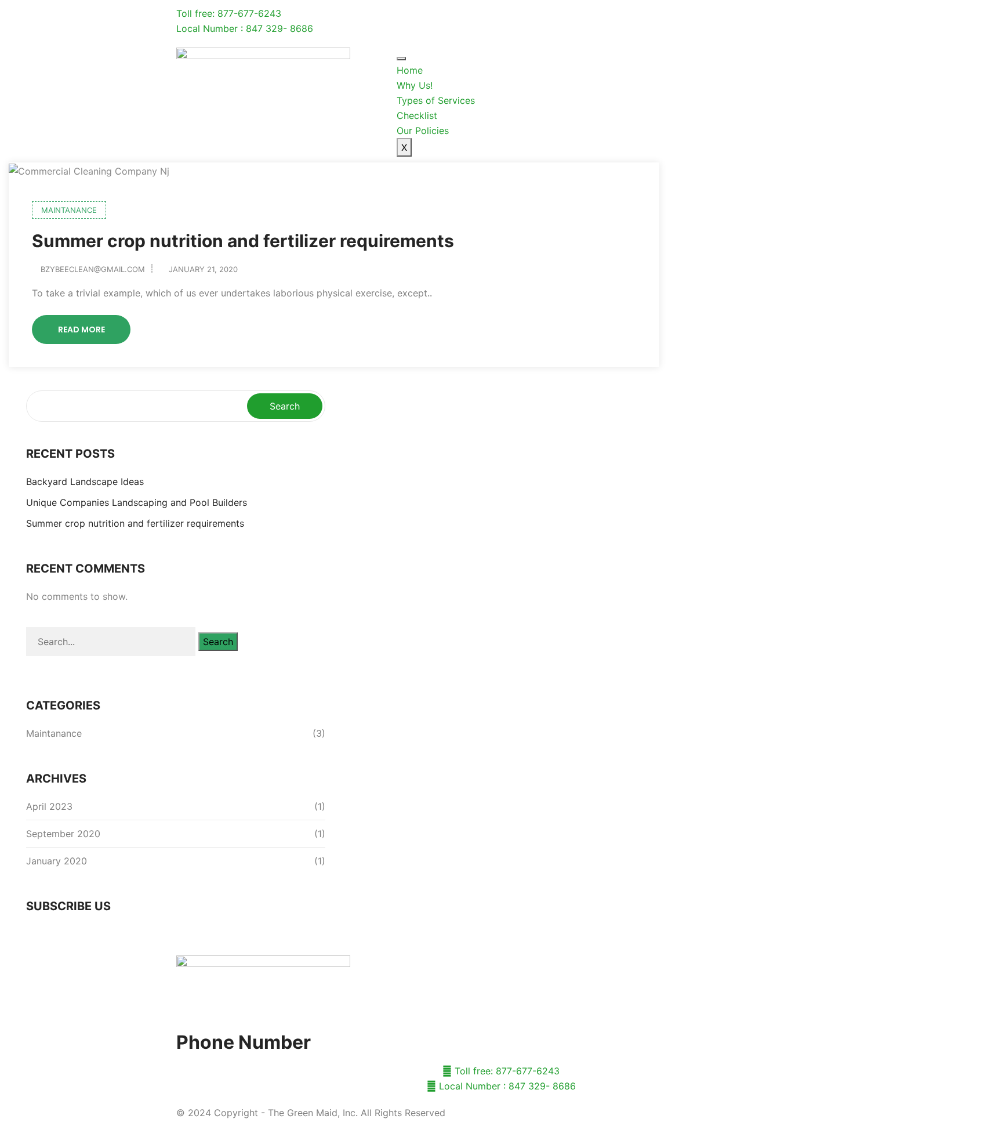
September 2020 (63, 833)
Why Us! (415, 85)
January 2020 (56, 861)
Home (410, 70)
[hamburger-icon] (401, 58)
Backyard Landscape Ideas (85, 481)
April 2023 (49, 806)
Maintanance (69, 210)
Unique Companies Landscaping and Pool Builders (136, 502)
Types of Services (436, 100)
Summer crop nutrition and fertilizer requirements (243, 240)
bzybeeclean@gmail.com (93, 269)
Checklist (417, 115)
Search (285, 406)
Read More (81, 329)
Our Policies (423, 130)
